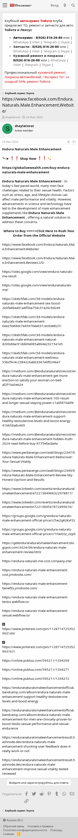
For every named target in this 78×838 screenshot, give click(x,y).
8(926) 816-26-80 (49, 37)
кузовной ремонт (51, 72)
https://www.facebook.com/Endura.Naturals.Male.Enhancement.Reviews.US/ (38, 260)
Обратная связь (13, 826)
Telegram (50, 42)
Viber (36, 42)
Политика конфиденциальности (25, 830)
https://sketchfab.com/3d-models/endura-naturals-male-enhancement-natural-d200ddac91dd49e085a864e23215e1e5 (33, 339)
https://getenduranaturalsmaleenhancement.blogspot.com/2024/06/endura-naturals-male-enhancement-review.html (38, 547)
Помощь (56, 830)
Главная (8, 834)
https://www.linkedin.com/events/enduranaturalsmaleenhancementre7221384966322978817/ (38, 490)
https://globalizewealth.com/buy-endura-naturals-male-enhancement (36, 169)
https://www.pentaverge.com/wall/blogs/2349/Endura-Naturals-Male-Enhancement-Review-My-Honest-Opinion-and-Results (38, 475)
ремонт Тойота (38, 81)
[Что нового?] (65, 5)
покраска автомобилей (23, 77)
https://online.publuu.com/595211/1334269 (35, 660)
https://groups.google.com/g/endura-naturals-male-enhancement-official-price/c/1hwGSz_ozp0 (39, 531)
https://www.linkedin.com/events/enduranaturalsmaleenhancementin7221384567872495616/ (38, 504)
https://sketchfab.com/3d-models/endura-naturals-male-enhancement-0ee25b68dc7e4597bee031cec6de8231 (33, 321)
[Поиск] (73, 5)
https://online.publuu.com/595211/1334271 (35, 669)
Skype (65, 42)
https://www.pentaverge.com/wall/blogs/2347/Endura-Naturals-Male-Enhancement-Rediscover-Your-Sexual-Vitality (38, 457)
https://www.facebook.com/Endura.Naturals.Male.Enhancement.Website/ (38, 246)
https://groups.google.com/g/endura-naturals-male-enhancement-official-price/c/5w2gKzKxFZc (38, 518)
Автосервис (23, 37)
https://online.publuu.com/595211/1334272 (35, 678)
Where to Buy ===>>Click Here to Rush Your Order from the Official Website (39, 233)
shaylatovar (12, 117)
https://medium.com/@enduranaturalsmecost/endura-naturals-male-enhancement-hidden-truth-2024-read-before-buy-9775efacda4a (39, 438)
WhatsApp (21, 42)
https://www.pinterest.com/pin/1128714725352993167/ (38, 649)
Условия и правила (40, 826)
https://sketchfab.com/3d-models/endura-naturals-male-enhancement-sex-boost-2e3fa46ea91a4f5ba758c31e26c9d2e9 (33, 303)
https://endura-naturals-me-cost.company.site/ (37, 561)
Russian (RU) (14, 820)
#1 (74, 142)
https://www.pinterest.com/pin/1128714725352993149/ (38, 631)
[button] (5, 5)
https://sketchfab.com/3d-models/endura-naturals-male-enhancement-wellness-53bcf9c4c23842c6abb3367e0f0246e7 (33, 357)
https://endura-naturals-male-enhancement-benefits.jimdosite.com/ (35, 585)
